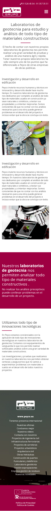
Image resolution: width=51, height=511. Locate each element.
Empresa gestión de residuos (25, 471)
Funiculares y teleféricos (25, 461)
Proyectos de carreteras (25, 444)
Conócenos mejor (25, 428)
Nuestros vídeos (26, 431)
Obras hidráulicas (25, 454)
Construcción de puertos (25, 457)
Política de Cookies (25, 505)
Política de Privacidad (25, 503)
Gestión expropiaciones (25, 467)
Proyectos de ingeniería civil (25, 438)
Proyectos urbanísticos (25, 448)
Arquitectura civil (25, 451)
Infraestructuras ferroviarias (25, 441)
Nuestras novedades (25, 474)
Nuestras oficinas (25, 425)
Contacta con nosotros (25, 435)
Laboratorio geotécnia (26, 464)
